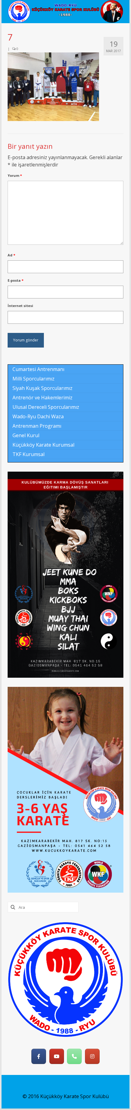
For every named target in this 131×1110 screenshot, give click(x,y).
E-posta (15, 280)
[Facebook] (38, 1056)
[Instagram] (92, 1056)
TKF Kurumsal (28, 454)
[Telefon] (74, 1056)
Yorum (15, 175)
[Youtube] (56, 1056)
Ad (11, 255)
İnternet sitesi (20, 305)
